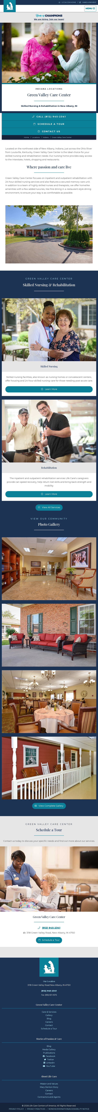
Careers (49, 1022)
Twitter (50, 1059)
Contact (49, 1025)
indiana (46, 137)
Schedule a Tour (51, 124)
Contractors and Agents (49, 1097)
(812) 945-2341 (51, 927)
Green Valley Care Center (62, 137)
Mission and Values (49, 1084)
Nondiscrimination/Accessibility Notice (69, 1109)
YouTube (50, 1066)
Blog (49, 1019)
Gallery (49, 1015)
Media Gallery (49, 1049)
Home (26, 137)
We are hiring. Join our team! (49, 19)
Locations (36, 137)
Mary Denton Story (49, 1087)
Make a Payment (89, 2)
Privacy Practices (36, 1109)
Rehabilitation (49, 467)
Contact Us (50, 131)
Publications (49, 1053)
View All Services (50, 507)
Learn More (50, 389)
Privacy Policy (16, 1109)
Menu (90, 9)
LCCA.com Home (68, 2)
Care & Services (49, 1012)
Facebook (50, 1056)
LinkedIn (50, 1063)
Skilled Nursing (49, 366)
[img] (33, 116)
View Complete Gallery (50, 806)
